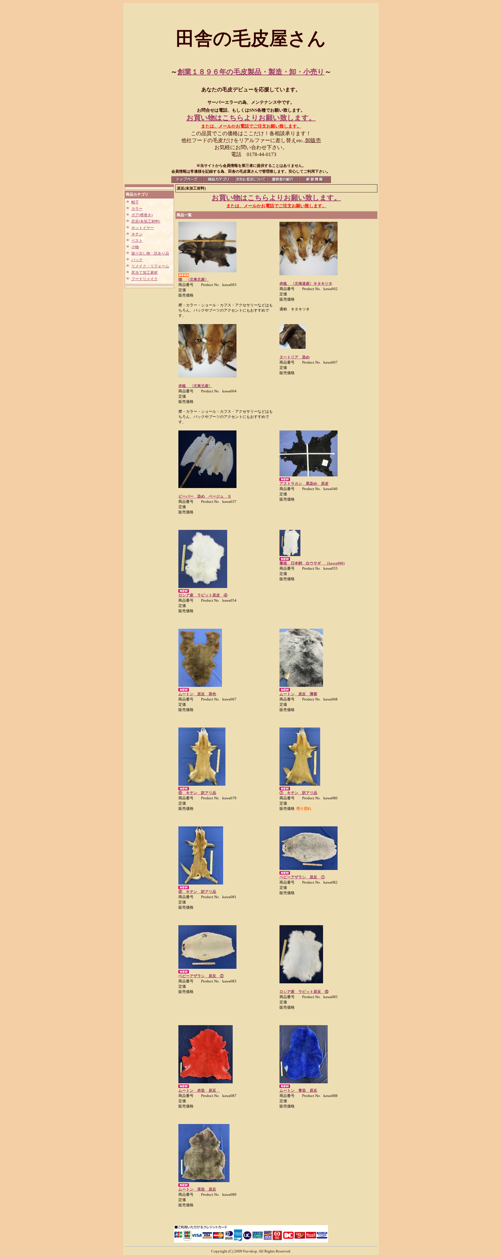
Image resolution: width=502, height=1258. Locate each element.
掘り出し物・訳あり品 (150, 253)
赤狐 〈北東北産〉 (195, 386)
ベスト (137, 240)
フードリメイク (144, 279)
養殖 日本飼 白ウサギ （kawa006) (312, 563)
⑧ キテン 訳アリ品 (197, 891)
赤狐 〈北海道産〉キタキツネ (305, 283)
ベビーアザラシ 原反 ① (302, 877)
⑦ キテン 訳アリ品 (298, 793)
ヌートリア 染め (294, 357)
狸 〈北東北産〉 (193, 279)
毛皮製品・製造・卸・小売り (279, 72)
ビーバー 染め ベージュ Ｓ (204, 496)
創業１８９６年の (206, 72)
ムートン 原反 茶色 (197, 694)
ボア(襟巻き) (142, 215)
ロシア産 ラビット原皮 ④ (202, 595)
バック (137, 260)
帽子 (135, 202)
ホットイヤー (142, 228)
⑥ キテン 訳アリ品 (197, 793)
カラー (137, 208)
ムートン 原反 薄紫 (298, 694)
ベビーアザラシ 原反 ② (201, 976)
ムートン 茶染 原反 (197, 1189)
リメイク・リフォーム (150, 266)
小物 (135, 247)
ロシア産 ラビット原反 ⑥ (304, 991)
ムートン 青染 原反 (298, 1090)
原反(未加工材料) (145, 221)
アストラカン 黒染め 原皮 (304, 483)
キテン (137, 234)
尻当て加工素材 (144, 272)
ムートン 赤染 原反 (199, 1090)
